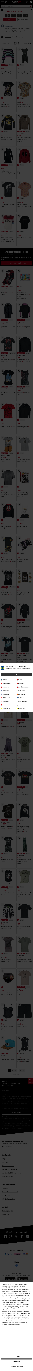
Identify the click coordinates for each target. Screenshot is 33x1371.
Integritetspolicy (15, 1324)
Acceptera (16, 1356)
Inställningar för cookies (8, 1322)
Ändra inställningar (17, 1366)
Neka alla (16, 1361)
